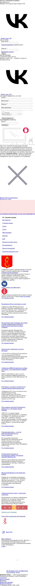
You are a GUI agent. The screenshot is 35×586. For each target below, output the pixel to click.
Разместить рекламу (6, 582)
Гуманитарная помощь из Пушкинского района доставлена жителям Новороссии (12, 455)
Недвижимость (7, 245)
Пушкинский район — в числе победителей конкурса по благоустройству (11, 433)
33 (5, 507)
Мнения (5, 236)
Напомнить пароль (7, 52)
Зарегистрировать (7, 45)
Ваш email (5, 41)
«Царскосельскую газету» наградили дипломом (13, 493)
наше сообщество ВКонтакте (10, 287)
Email (3, 97)
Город (4, 229)
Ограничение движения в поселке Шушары (12, 350)
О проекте (3, 578)
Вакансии (3, 580)
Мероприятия (6, 232)
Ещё (3, 239)
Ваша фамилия (6, 107)
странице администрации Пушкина (14, 271)
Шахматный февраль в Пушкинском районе (13, 473)
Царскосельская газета (9, 242)
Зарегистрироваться (11, 198)
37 (23, 507)
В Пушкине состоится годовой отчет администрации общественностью (13, 387)
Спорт (4, 226)
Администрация (7, 223)
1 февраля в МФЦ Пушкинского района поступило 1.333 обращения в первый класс (14, 369)
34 (9, 507)
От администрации (7, 298)
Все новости (6, 220)
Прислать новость (6, 583)
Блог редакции (5, 579)
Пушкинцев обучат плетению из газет (13, 304)
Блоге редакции (25, 296)
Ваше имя (5, 101)
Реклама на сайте (5, 199)
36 (18, 507)
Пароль (4, 48)
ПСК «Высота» (6, 539)
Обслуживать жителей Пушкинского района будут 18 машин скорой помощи (13, 408)
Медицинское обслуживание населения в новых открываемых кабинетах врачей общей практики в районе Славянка (14, 325)
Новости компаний (8, 248)
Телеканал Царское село (10, 251)
